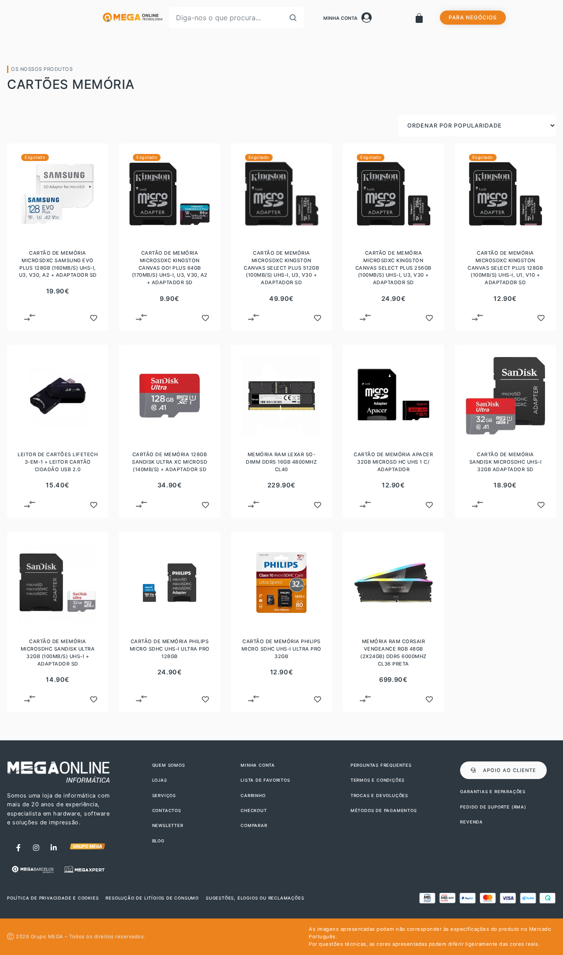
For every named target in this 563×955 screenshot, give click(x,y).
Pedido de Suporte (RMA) (493, 807)
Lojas (159, 780)
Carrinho (253, 795)
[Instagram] (36, 848)
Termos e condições (378, 780)
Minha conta (258, 765)
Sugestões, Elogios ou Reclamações (255, 898)
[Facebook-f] (18, 848)
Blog (158, 840)
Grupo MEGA (47, 936)
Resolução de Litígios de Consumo (152, 898)
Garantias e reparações (493, 791)
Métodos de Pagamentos (384, 810)
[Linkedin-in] (54, 848)
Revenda (471, 822)
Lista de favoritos (265, 780)
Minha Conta (340, 18)
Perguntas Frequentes (381, 765)
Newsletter (167, 825)
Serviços (164, 795)
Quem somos (168, 765)
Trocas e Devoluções (379, 795)
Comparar (254, 825)
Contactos (166, 810)
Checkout (254, 810)
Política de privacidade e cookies (53, 898)
